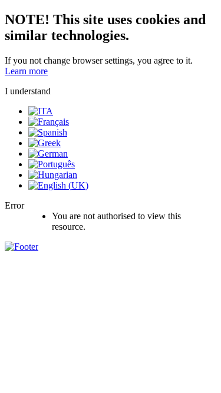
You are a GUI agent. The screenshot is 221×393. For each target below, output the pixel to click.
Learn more (26, 71)
